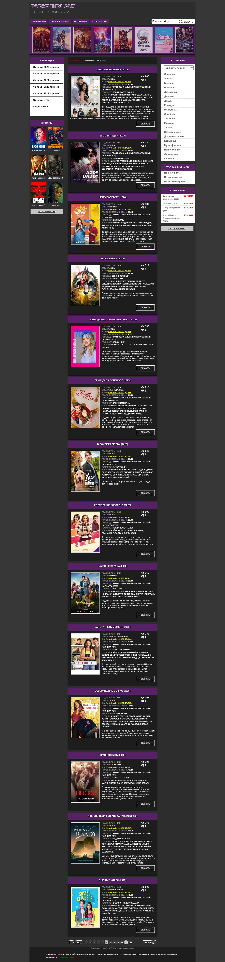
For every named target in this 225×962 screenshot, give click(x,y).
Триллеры (170, 118)
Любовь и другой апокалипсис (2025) (112, 816)
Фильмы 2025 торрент (46, 73)
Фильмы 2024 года (117, 209)
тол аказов (99, 21)
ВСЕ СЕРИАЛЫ (47, 211)
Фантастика (171, 154)
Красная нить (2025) (112, 755)
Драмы (131, 148)
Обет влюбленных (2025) (113, 69)
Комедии (132, 392)
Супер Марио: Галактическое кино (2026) (172, 218)
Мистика (169, 123)
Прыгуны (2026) (170, 203)
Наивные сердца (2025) (112, 566)
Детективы (170, 92)
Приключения (172, 149)
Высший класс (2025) (112, 880)
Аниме (168, 78)
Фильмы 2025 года (117, 82)
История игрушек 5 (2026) (171, 209)
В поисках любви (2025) (112, 444)
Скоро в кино (41, 106)
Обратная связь (66, 957)
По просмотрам (173, 177)
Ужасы (168, 127)
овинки (80, 21)
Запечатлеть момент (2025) (112, 627)
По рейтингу (171, 172)
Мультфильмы (173, 145)
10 (122, 942)
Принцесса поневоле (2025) (112, 380)
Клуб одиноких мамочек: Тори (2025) (112, 319)
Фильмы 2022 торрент (46, 93)
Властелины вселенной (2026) (171, 197)
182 (130, 942)
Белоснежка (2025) (112, 258)
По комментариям (174, 181)
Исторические (172, 132)
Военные (169, 87)
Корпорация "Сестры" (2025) (112, 505)
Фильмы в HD (41, 100)
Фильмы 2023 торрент (46, 86)
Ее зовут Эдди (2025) (112, 135)
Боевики (169, 83)
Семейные (170, 114)
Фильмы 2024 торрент (46, 80)
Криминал (170, 140)
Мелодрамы (171, 109)
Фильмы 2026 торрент (46, 67)
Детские (169, 96)
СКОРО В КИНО (177, 228)
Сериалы (169, 74)
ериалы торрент (60, 21)
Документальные (174, 136)
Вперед (149, 942)
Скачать (145, 123)
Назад (75, 942)
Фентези (169, 158)
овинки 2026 (39, 21)
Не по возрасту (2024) (112, 197)
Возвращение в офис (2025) (112, 691)
